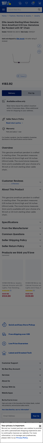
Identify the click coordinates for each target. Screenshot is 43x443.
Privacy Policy (22, 438)
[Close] (40, 426)
